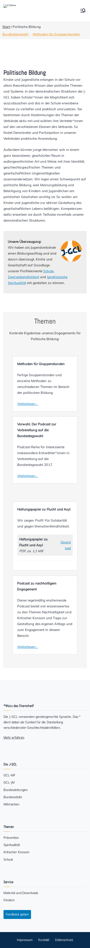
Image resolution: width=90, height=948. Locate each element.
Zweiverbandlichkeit (23, 277)
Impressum (25, 940)
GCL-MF (9, 775)
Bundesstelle (12, 797)
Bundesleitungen (15, 790)
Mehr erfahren (13, 737)
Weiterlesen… (27, 404)
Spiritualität (11, 845)
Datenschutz (64, 940)
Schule (48, 271)
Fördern (9, 900)
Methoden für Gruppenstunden (56, 34)
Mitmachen (11, 804)
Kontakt (43, 940)
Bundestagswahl (15, 34)
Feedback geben (17, 914)
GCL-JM (9, 782)
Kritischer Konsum (16, 852)
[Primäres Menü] (83, 10)
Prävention (11, 838)
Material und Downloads (20, 893)
